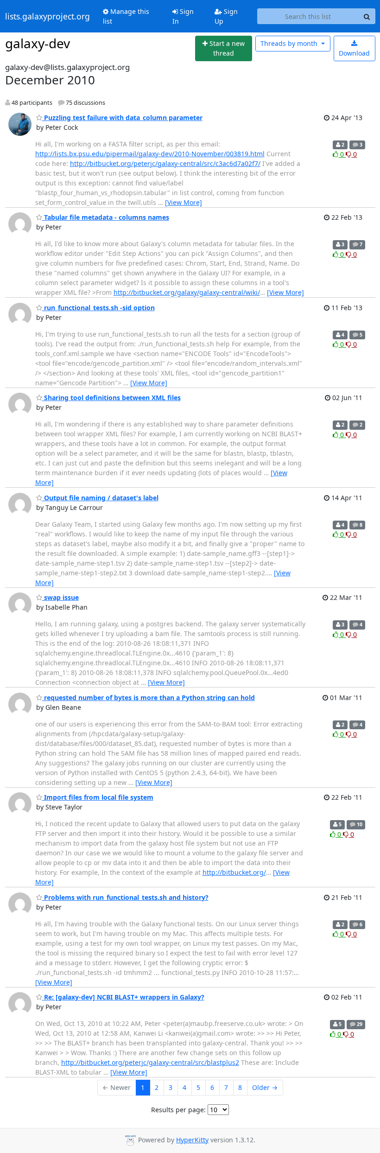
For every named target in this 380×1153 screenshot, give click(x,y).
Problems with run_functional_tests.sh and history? (125, 897)
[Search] (367, 16)
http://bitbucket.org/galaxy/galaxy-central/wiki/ (187, 292)
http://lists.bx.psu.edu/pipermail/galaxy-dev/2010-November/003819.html (150, 153)
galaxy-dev (37, 43)
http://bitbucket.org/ (234, 872)
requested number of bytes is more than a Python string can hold (148, 697)
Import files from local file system (97, 797)
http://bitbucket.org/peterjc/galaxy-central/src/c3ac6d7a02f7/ (165, 163)
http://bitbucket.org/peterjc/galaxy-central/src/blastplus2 (150, 1062)
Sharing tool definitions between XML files (111, 397)
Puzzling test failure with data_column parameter (122, 117)
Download (354, 53)
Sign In (183, 16)
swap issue (60, 597)
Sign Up (226, 16)
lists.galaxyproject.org (47, 16)
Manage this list (126, 16)
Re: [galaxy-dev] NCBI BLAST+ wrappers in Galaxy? (123, 997)
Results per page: (178, 1109)
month (289, 43)
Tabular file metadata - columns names (105, 217)
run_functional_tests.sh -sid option (98, 307)
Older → (265, 1087)
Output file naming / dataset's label (100, 497)
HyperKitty (192, 1139)
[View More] (183, 202)
